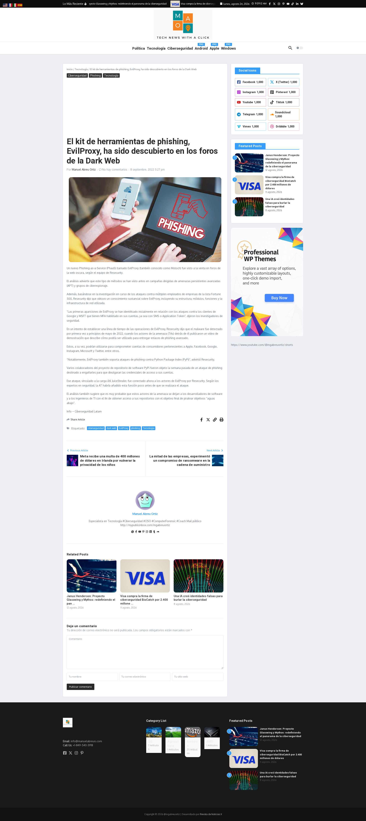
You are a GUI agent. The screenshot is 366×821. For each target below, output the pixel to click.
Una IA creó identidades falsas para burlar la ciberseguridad (198, 598)
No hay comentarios (114, 169)
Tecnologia (148, 428)
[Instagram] (147, 532)
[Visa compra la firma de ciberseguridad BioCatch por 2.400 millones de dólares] (168, 4)
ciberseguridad (96, 428)
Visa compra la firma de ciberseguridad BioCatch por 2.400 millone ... (144, 599)
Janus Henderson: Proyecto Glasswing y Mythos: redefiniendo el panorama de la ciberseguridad (280, 732)
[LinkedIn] (150, 532)
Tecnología (156, 48)
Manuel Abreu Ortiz (84, 169)
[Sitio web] (132, 532)
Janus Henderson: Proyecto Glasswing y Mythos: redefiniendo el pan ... (91, 599)
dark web (111, 428)
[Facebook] (136, 532)
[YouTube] (139, 532)
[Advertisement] (145, 108)
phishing (135, 428)
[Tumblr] (154, 532)
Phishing (95, 75)
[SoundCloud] (158, 532)
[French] (10, 4)
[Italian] (15, 4)
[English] (5, 4)
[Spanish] (20, 4)
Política (138, 48)
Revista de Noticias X (211, 814)
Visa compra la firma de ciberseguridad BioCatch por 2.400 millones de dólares (281, 754)
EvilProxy (123, 428)
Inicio (70, 69)
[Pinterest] (143, 532)
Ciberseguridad (77, 75)
